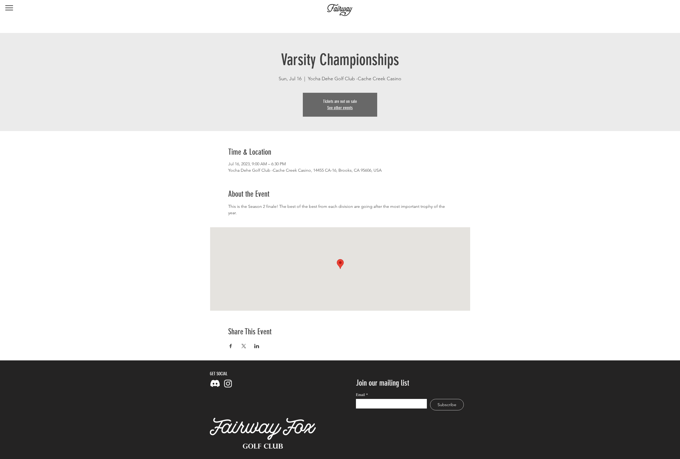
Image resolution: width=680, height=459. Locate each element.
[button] (9, 7)
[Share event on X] (243, 346)
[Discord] (215, 383)
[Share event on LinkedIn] (256, 346)
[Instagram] (228, 383)
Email (362, 394)
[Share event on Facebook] (230, 346)
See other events (340, 107)
